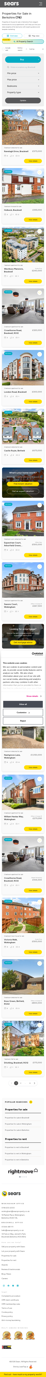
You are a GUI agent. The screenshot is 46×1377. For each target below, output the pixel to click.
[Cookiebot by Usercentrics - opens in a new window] (32, 654)
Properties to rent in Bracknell (17, 1147)
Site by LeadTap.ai (20, 1367)
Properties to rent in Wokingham (18, 1153)
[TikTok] (13, 1285)
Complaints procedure (11, 1296)
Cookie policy (7, 1312)
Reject (23, 721)
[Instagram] (4, 1285)
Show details (32, 696)
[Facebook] (8, 1285)
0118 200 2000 (8, 1208)
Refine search (20, 49)
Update (23, 100)
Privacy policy (7, 1316)
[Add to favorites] (39, 113)
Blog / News (6, 1274)
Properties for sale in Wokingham (18, 1124)
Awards (5, 1265)
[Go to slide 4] (26, 1176)
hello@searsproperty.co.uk (13, 1230)
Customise (21, 712)
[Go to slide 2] (21, 1176)
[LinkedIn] (17, 1285)
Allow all (23, 704)
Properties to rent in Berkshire (17, 1160)
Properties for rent (9, 1260)
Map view (35, 36)
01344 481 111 (7, 1227)
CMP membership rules (11, 1304)
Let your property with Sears (13, 1251)
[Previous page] (11, 1083)
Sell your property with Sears (13, 1247)
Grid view (14, 36)
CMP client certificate (10, 1300)
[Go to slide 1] (19, 1176)
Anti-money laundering (11, 1320)
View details (33, 161)
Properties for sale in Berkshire (17, 1130)
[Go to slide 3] (24, 1176)
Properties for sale (9, 1256)
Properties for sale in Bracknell (17, 1118)
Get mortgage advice (23, 642)
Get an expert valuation (23, 491)
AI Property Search (18, 41)
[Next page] (34, 1083)
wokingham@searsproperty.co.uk (16, 1211)
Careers (5, 1278)
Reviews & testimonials (11, 1269)
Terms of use (7, 1308)
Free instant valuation (23, 484)
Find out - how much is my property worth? (23, 1374)
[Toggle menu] (40, 3)
